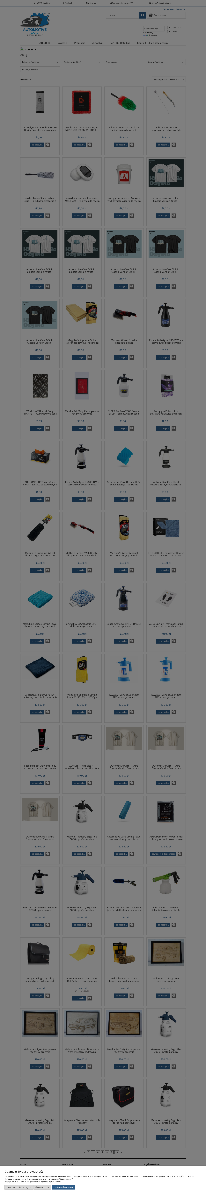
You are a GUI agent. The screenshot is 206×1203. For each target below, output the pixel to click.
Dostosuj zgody (42, 1187)
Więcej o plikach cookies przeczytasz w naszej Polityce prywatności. (32, 1181)
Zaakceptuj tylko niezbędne (18, 1187)
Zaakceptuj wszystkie (63, 1187)
